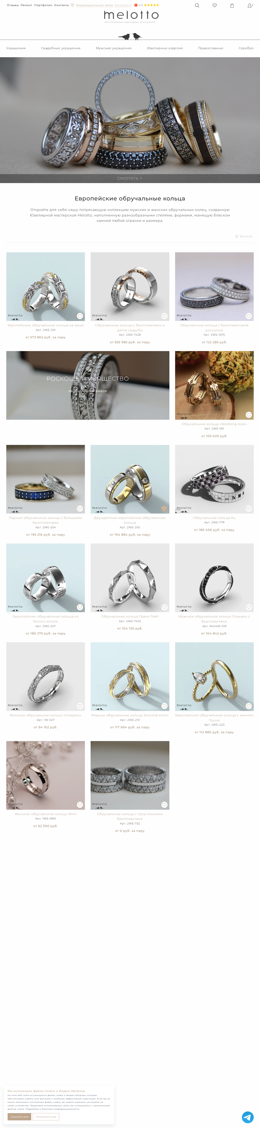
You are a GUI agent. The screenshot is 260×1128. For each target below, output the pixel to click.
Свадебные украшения (61, 48)
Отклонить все (46, 1116)
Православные (210, 48)
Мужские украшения (114, 48)
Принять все (19, 1116)
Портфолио (43, 5)
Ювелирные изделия (165, 48)
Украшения (16, 48)
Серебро (246, 48)
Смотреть (130, 178)
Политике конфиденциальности (60, 1109)
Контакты (61, 5)
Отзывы (13, 5)
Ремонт (26, 5)
